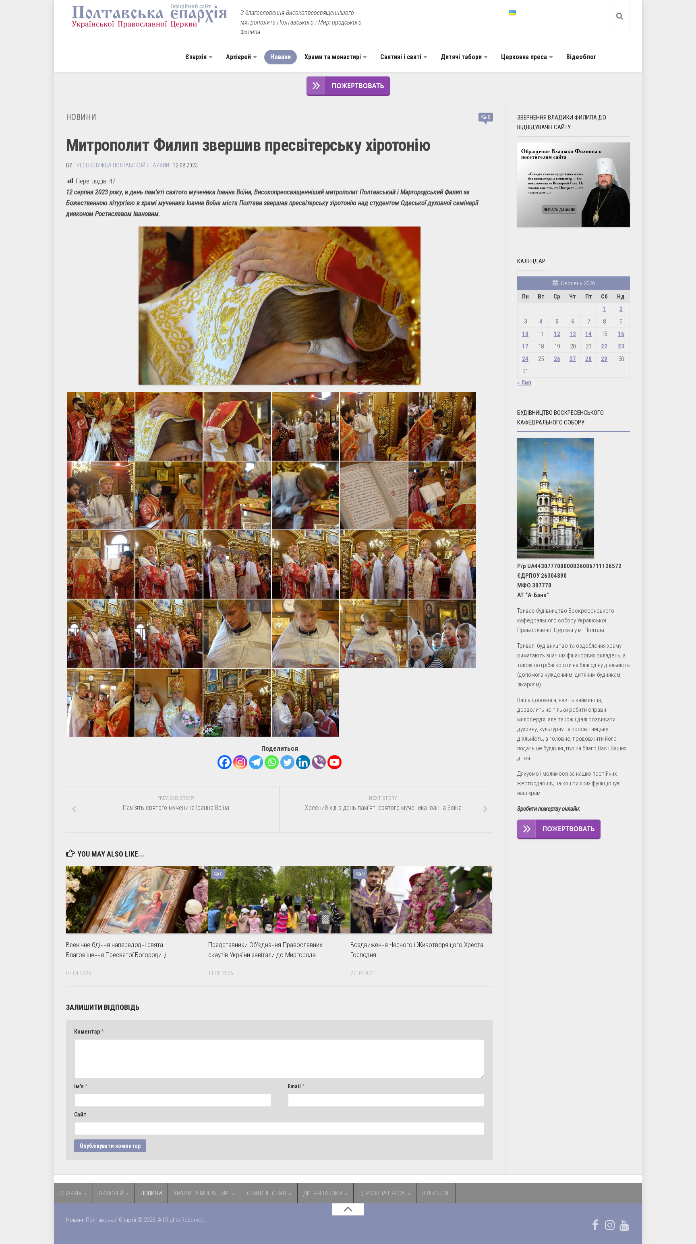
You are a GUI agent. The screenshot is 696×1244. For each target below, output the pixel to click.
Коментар (89, 1031)
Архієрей (238, 57)
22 (604, 346)
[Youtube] (334, 762)
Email (296, 1086)
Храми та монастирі (332, 57)
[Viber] (319, 762)
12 (557, 334)
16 (621, 334)
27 (573, 358)
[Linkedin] (303, 762)
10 (525, 334)
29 (604, 358)
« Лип (524, 382)
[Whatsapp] (272, 762)
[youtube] (624, 1225)
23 (621, 346)
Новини (280, 57)
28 (588, 358)
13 (573, 334)
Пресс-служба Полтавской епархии (121, 165)
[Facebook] (225, 762)
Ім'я (80, 1086)
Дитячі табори (461, 57)
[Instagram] (240, 762)
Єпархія (196, 57)
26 (557, 358)
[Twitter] (287, 762)
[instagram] (609, 1225)
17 (525, 346)
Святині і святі (400, 57)
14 (588, 334)
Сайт (80, 1114)
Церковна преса (524, 57)
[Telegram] (256, 762)
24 (525, 358)
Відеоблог (581, 57)
